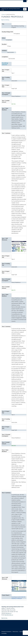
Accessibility (3, 633)
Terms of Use (15, 631)
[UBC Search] (25, 1)
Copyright (21, 631)
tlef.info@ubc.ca (9, 614)
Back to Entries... (5, 19)
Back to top (4, 618)
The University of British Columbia (10, 3)
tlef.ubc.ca (8, 613)
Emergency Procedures (6, 631)
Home (3, 14)
